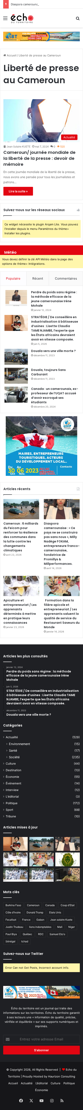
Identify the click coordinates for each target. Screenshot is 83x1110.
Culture (11, 763)
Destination (13, 770)
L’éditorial (42, 1083)
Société (14, 757)
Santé (13, 750)
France (26, 919)
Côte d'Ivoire (13, 912)
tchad (24, 941)
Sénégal (10, 941)
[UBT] (41, 36)
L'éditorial (12, 796)
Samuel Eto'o (57, 934)
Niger (71, 926)
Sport (9, 809)
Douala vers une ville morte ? (53, 351)
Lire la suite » (18, 191)
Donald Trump (35, 912)
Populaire (13, 278)
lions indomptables (40, 926)
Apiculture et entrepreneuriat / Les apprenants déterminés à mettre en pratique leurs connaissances (20, 611)
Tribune (11, 816)
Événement (13, 783)
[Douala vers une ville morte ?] (16, 357)
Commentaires (66, 278)
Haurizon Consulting (61, 1076)
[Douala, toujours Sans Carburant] (16, 376)
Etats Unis (55, 912)
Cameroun (33, 905)
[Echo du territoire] (22, 18)
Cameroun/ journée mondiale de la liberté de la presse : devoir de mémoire (39, 158)
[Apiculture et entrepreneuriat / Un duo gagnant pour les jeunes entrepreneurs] (41, 875)
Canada (50, 905)
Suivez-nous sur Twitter (23, 953)
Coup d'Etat (67, 905)
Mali (59, 926)
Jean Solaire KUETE (18, 146)
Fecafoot (11, 919)
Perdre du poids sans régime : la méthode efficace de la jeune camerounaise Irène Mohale (54, 299)
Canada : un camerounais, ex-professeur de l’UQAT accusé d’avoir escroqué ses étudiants (54, 395)
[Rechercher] (78, 19)
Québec (27, 934)
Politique (11, 803)
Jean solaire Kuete (61, 919)
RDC (41, 934)
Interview (12, 790)
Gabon (40, 919)
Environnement (19, 744)
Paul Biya (11, 934)
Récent (37, 278)
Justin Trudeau (14, 926)
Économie (12, 776)
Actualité (12, 737)
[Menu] (5, 19)
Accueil (11, 55)
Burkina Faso (13, 905)
